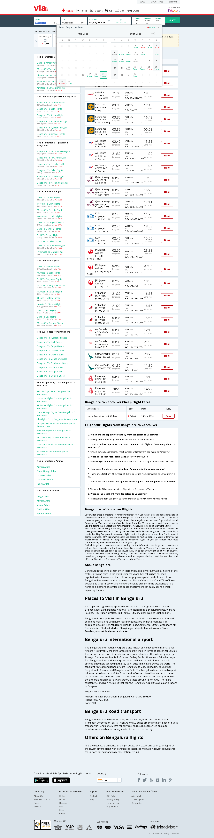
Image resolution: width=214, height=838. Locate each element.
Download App (157, 2)
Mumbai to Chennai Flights (50, 323)
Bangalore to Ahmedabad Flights (53, 121)
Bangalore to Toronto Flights (51, 164)
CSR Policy (111, 796)
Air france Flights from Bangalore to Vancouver (54, 406)
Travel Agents (137, 799)
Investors (38, 806)
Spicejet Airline (44, 513)
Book (167, 71)
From (38, 19)
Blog (92, 799)
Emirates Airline (44, 475)
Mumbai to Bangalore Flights (51, 285)
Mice (61, 810)
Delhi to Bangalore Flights (49, 279)
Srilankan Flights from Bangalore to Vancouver (54, 432)
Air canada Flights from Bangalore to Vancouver (55, 439)
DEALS (142, 2)
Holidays (63, 803)
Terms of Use (112, 803)
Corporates (136, 803)
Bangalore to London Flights (50, 176)
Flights (62, 796)
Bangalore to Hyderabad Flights (52, 127)
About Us (38, 796)
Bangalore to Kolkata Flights (50, 115)
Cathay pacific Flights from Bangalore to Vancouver (56, 446)
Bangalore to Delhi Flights (49, 108)
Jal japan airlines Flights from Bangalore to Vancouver (56, 425)
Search (172, 20)
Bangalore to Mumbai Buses (51, 375)
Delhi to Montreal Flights (49, 228)
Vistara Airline (43, 505)
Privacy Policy (112, 799)
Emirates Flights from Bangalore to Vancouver (54, 453)
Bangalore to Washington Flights (52, 182)
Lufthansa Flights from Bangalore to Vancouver (54, 399)
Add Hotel (136, 796)
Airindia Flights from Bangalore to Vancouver (53, 392)
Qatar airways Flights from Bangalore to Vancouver (56, 413)
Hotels (62, 799)
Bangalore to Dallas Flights (50, 170)
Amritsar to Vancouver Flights (51, 87)
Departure (93, 19)
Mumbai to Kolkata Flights (49, 291)
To (63, 19)
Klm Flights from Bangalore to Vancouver (57, 419)
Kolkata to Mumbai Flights (49, 304)
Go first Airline (44, 509)
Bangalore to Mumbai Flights (51, 102)
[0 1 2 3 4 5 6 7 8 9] (147, 23)
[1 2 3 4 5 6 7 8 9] (137, 23)
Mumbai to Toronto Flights (50, 210)
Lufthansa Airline (45, 479)
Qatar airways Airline (46, 471)
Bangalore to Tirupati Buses (50, 346)
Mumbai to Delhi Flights (48, 272)
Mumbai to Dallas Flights (49, 241)
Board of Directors (43, 799)
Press (36, 803)
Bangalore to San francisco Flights (53, 151)
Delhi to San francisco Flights (51, 245)
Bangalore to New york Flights (51, 157)
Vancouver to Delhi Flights (49, 216)
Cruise (62, 813)
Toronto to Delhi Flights (48, 203)
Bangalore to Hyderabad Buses (52, 337)
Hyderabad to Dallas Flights (50, 251)
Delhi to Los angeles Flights (50, 222)
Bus (61, 806)
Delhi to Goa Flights (46, 316)
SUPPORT (173, 2)
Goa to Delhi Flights (46, 310)
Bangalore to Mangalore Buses (52, 358)
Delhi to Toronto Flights (48, 197)
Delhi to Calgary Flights (48, 235)
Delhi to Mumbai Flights (48, 266)
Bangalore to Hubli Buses (49, 342)
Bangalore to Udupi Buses (49, 371)
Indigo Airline (43, 483)
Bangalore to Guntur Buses (50, 367)
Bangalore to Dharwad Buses (51, 350)
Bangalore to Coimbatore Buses (52, 363)
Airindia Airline (43, 467)
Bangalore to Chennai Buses (50, 354)
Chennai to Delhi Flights (48, 298)
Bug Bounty (112, 806)
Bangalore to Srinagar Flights (51, 134)
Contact (93, 796)
